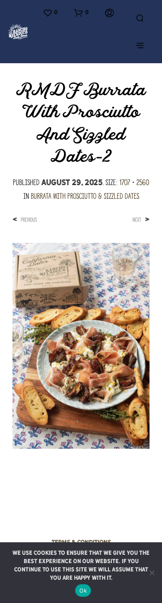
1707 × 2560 (134, 182)
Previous (29, 219)
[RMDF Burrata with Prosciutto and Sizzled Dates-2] (81, 344)
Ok (83, 590)
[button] (50, 13)
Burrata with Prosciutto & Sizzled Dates (85, 196)
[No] (151, 572)
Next (137, 219)
